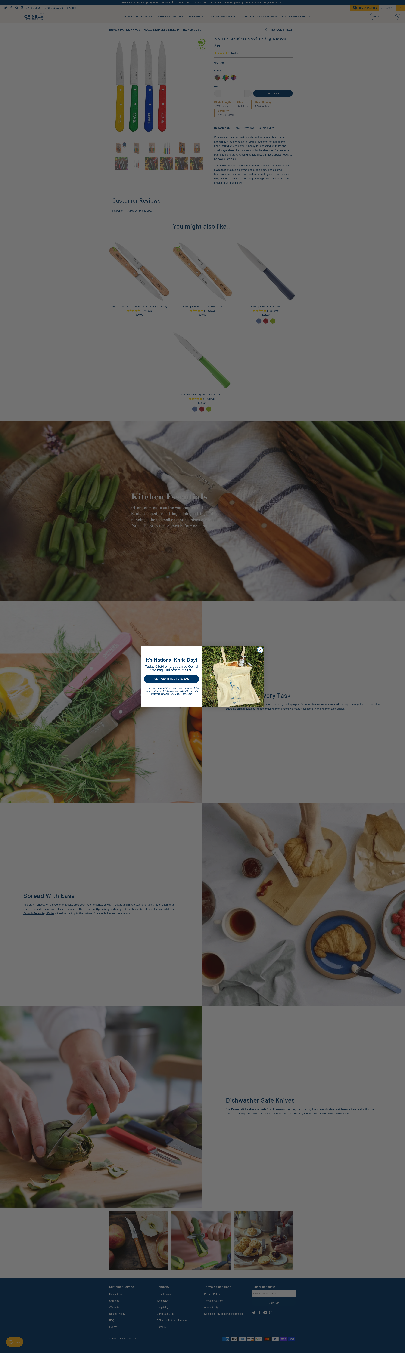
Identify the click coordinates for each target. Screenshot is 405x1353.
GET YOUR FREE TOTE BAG (171, 679)
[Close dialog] (260, 650)
